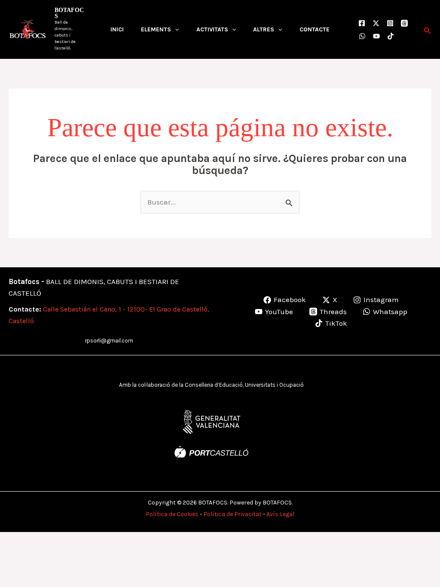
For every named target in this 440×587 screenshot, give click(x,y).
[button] (175, 30)
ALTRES (263, 29)
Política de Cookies (172, 514)
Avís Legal (280, 514)
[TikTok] (390, 36)
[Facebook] (361, 23)
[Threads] (404, 23)
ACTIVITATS (212, 29)
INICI (117, 29)
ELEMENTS (156, 29)
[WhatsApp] (362, 36)
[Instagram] (390, 23)
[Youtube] (376, 36)
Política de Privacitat (232, 514)
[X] (376, 23)
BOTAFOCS (69, 13)
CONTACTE (314, 29)
